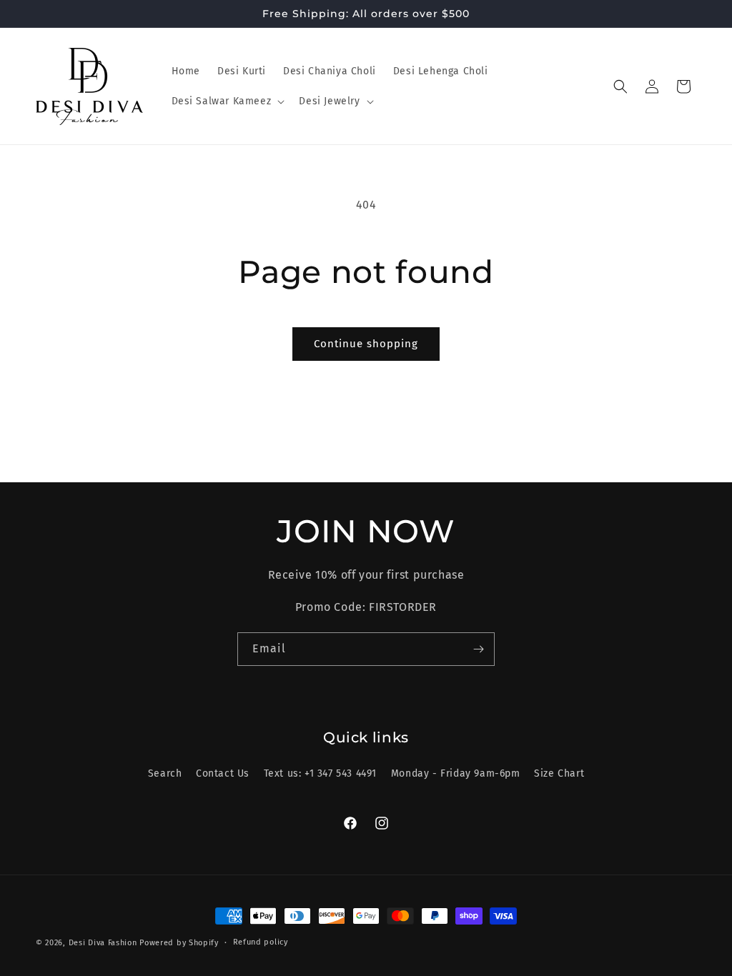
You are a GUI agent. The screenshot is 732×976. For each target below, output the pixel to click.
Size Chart (559, 773)
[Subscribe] (478, 649)
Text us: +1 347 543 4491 (320, 773)
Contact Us (222, 773)
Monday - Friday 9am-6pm (455, 773)
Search (165, 773)
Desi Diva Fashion (103, 942)
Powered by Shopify (179, 942)
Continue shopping (366, 343)
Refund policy (260, 942)
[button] (227, 101)
